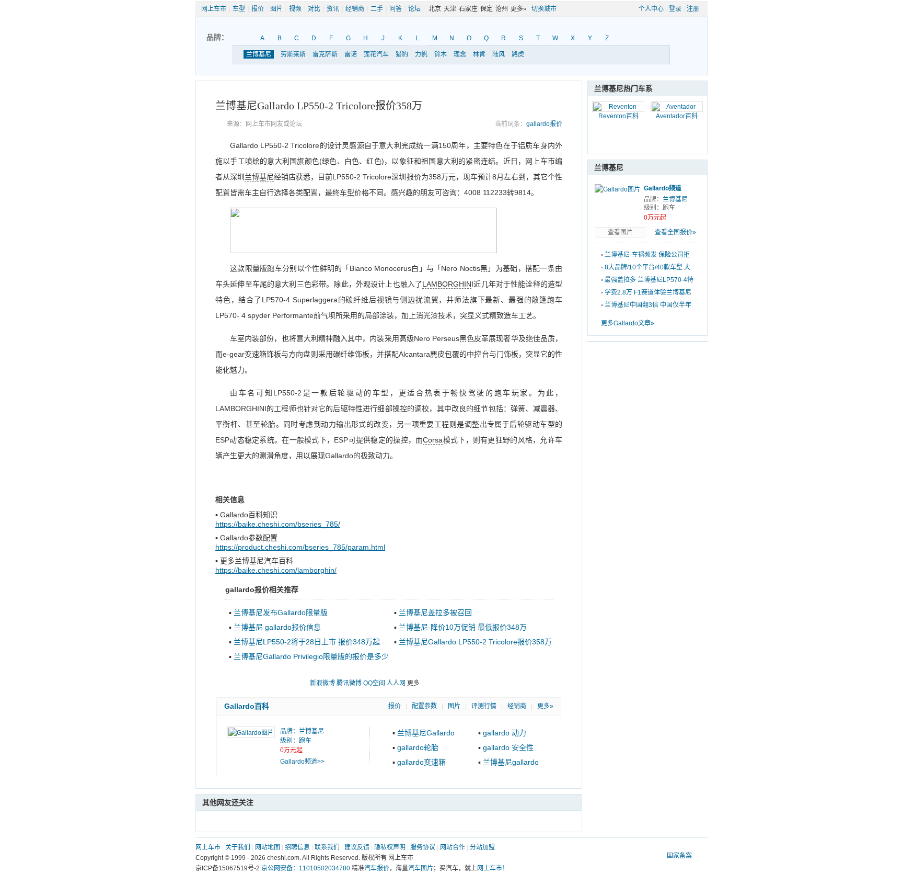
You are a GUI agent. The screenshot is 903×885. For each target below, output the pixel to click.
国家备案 (679, 855)
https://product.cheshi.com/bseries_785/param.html (300, 547)
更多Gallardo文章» (627, 323)
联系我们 (327, 847)
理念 (460, 54)
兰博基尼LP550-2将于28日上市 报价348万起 (307, 642)
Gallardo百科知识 (248, 514)
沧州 (501, 9)
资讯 (333, 9)
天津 (450, 9)
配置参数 (424, 706)
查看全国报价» (675, 232)
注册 (693, 9)
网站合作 (452, 847)
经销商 (354, 9)
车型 (239, 9)
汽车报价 (376, 868)
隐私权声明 (390, 847)
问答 (395, 9)
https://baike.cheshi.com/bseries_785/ (277, 524)
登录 (675, 9)
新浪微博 (322, 683)
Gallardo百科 (246, 706)
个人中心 (651, 9)
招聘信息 (297, 847)
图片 (276, 9)
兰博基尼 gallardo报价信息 (277, 627)
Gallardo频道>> (302, 761)
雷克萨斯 (325, 54)
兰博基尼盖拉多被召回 (435, 612)
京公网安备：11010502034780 (305, 868)
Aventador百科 (677, 116)
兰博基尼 (258, 54)
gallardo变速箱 (421, 762)
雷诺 (350, 54)
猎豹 (402, 54)
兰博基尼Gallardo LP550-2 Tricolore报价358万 (475, 642)
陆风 (498, 54)
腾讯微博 (349, 683)
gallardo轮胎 (417, 747)
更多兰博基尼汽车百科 (256, 561)
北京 (435, 9)
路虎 (518, 54)
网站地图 (267, 847)
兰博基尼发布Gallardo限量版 (281, 612)
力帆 (421, 54)
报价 (257, 9)
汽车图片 (420, 868)
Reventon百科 (618, 116)
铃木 (440, 54)
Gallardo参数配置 (248, 538)
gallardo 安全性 (508, 747)
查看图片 (620, 232)
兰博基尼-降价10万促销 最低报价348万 (463, 627)
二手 (377, 9)
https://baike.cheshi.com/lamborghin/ (276, 570)
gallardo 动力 (504, 733)
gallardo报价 (544, 124)
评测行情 (483, 706)
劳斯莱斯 (293, 54)
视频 (295, 9)
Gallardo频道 (662, 188)
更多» (545, 706)
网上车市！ (492, 868)
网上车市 (213, 9)
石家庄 (468, 9)
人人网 (396, 683)
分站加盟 (482, 847)
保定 (486, 9)
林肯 (479, 54)
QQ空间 (374, 683)
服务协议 (422, 847)
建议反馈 (356, 847)
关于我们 (237, 847)
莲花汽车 (376, 54)
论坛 (414, 9)
